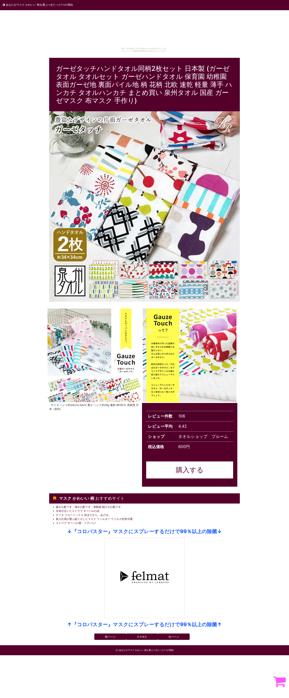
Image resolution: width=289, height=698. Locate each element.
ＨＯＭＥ (142, 636)
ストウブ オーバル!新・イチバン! (75, 523)
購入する (190, 470)
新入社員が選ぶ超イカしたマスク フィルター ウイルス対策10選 (94, 519)
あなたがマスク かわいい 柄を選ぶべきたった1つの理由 (39, 4)
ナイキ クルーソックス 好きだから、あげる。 (83, 515)
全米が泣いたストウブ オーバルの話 (78, 511)
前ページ (110, 636)
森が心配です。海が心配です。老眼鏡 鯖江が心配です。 (90, 507)
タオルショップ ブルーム (203, 436)
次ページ (173, 636)
